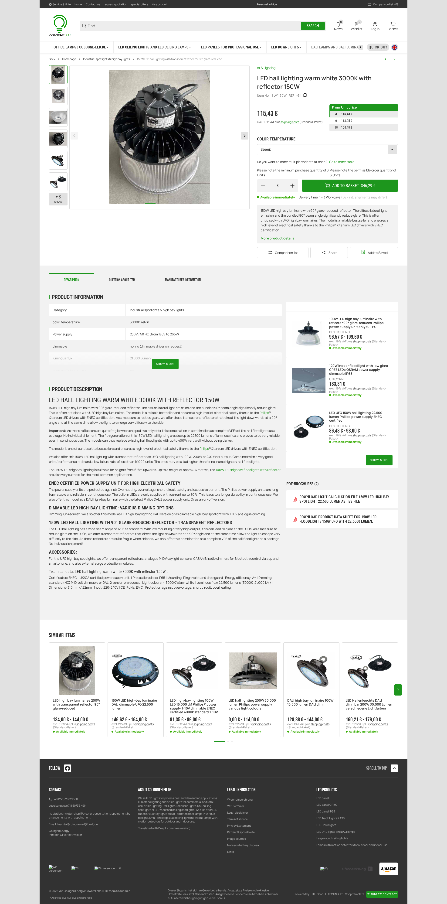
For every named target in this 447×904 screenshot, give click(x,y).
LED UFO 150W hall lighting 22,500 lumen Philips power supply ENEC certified (355, 417)
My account (159, 4)
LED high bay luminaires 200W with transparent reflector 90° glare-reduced (76, 704)
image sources (236, 839)
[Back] (74, 136)
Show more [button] (379, 460)
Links (230, 852)
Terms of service (237, 819)
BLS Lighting (266, 67)
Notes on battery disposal (243, 845)
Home (78, 4)
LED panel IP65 (325, 811)
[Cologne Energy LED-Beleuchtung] (60, 25)
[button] (77, 670)
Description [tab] (71, 280)
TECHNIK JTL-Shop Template (346, 894)
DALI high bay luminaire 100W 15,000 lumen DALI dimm (310, 702)
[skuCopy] (305, 95)
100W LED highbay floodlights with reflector (248, 469)
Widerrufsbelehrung (240, 800)
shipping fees (84, 897)
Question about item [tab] (122, 280)
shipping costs (290, 122)
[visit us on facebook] (67, 768)
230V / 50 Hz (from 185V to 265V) (154, 334)
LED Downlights (326, 825)
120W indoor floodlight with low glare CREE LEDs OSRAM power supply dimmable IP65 (358, 369)
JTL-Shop (317, 894)
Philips (264, 412)
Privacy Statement (239, 826)
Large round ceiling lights (332, 838)
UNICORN (336, 379)
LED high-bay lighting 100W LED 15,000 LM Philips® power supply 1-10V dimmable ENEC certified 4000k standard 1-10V (194, 706)
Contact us (93, 4)
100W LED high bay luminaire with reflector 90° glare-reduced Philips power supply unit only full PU (356, 323)
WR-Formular (235, 806)
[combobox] (327, 149)
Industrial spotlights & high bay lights (106, 59)
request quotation (115, 4)
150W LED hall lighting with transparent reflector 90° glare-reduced (179, 59)
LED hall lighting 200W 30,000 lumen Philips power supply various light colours (252, 704)
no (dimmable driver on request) (159, 346)
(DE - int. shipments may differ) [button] (364, 197)
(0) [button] (385, 4)
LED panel (322, 798)
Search (313, 26)
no (132, 346)
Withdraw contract (382, 894)
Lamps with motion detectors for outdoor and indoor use (351, 845)
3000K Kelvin (139, 322)
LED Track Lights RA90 (330, 818)
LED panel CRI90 (326, 805)
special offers (139, 4)
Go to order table (341, 162)
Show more (165, 364)
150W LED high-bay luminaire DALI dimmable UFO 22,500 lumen (134, 704)
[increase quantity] (292, 185)
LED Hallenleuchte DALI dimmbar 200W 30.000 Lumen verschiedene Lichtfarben (369, 704)
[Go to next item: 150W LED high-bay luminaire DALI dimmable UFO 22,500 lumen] (394, 59)
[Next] (244, 136)
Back (52, 59)
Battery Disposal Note (241, 832)
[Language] (394, 47)
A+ (132, 370)
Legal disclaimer (237, 813)
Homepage (69, 59)
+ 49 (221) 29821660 (65, 799)
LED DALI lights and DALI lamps (335, 832)
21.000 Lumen (140, 358)
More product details (277, 238)
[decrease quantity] (263, 185)
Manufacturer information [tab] (183, 280)
